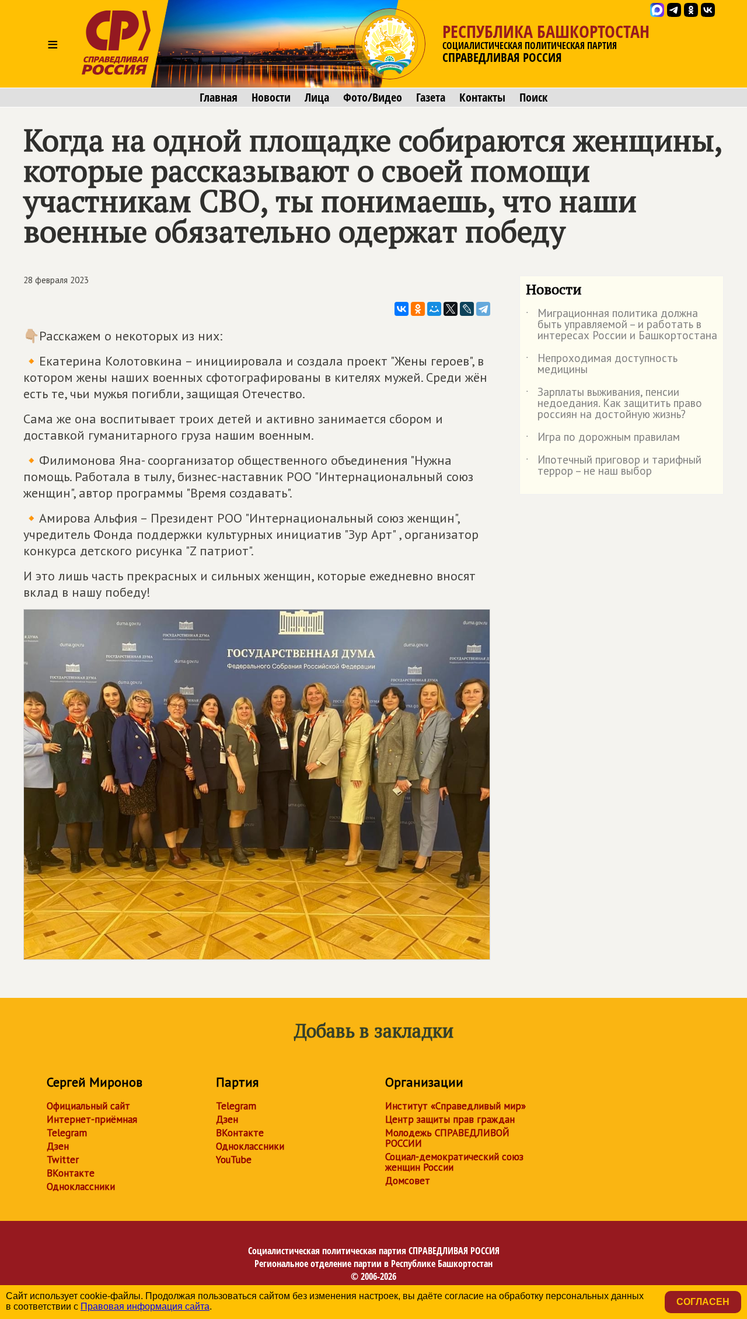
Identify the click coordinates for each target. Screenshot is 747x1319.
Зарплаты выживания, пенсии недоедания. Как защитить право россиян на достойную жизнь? (614, 404)
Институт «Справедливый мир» (455, 1106)
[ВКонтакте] (402, 309)
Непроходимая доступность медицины (602, 364)
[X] (451, 309)
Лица (317, 97)
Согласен (702, 1302)
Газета (430, 97)
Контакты (482, 97)
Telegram (67, 1132)
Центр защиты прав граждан (450, 1119)
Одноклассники (81, 1186)
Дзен (58, 1146)
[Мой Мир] (434, 309)
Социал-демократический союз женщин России (454, 1161)
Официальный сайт (88, 1106)
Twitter (63, 1159)
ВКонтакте (71, 1173)
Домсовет (407, 1180)
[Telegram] (483, 309)
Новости (271, 97)
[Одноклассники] (418, 309)
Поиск (533, 97)
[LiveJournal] (467, 309)
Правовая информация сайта (145, 1306)
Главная (219, 97)
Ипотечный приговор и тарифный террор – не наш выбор (613, 466)
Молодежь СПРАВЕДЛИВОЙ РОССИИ (447, 1138)
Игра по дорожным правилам (603, 439)
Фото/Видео (372, 97)
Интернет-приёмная (92, 1119)
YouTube (234, 1159)
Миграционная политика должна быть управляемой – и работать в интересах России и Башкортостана (621, 325)
